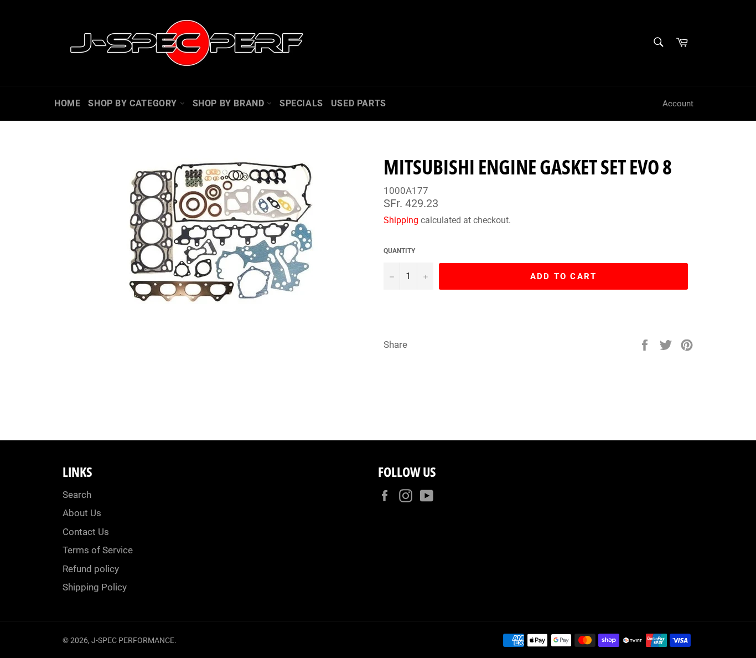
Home (67, 103)
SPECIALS (301, 103)
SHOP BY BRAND (230, 103)
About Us (82, 512)
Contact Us (86, 531)
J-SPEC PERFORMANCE (132, 640)
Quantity (399, 251)
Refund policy (91, 568)
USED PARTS (358, 103)
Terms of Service (98, 550)
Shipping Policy (95, 587)
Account (677, 104)
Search (77, 494)
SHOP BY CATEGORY (133, 103)
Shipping (401, 220)
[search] (657, 42)
